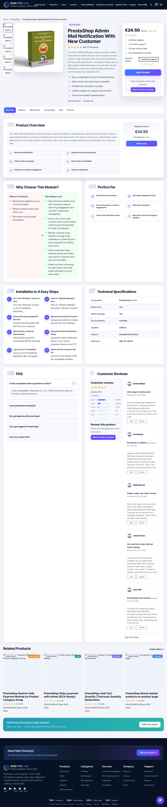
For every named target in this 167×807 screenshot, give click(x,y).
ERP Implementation (110, 776)
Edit (131, 421)
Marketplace (86, 776)
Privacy (89, 804)
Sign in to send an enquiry (143, 89)
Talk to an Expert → (148, 752)
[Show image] (8, 27)
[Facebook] (6, 790)
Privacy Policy (129, 780)
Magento (63, 780)
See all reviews (132, 637)
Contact (126, 776)
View (5, 711)
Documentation (74, 101)
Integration (106, 780)
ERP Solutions (87, 780)
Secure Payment (151, 776)
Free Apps (85, 785)
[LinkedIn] (21, 790)
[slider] (99, 387)
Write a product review (103, 437)
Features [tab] (21, 110)
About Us (127, 771)
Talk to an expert (150, 724)
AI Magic (84, 771)
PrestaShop (15, 19)
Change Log (88, 101)
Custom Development (111, 771)
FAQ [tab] (61, 110)
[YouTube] (26, 790)
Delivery (147, 780)
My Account (149, 785)
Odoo (62, 776)
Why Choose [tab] (35, 110)
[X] (11, 790)
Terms (125, 785)
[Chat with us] (160, 800)
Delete (141, 421)
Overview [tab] (10, 110)
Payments (105, 804)
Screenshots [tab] (49, 110)
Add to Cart (141, 144)
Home (5, 19)
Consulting (106, 785)
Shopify (63, 785)
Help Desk (148, 771)
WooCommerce (66, 789)
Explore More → (157, 649)
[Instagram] (16, 790)
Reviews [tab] (70, 110)
